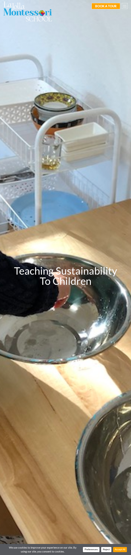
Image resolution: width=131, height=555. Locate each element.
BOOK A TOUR (106, 6)
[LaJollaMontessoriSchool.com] (29, 11)
